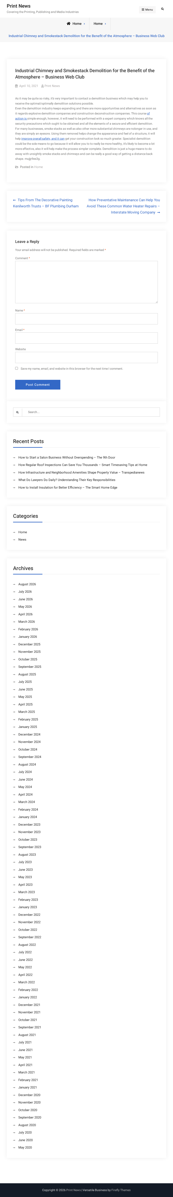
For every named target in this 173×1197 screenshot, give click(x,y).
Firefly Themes (121, 1190)
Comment (22, 258)
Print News (19, 6)
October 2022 (27, 929)
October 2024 (27, 749)
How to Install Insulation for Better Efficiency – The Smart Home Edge (67, 487)
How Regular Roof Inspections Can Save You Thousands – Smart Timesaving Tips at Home (82, 465)
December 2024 (29, 734)
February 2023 (28, 899)
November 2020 (29, 1102)
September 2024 (29, 757)
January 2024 (27, 817)
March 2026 (26, 621)
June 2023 (25, 869)
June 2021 (25, 1050)
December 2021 (29, 1005)
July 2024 (25, 772)
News (22, 539)
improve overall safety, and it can (43, 138)
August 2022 (27, 944)
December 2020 (29, 1095)
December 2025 (29, 644)
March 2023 (26, 892)
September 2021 (29, 1027)
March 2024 (26, 802)
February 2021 (28, 1080)
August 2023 (27, 854)
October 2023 (27, 839)
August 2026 (27, 584)
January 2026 (27, 636)
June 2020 (25, 1140)
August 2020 (27, 1125)
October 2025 (27, 659)
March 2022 (26, 982)
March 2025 (26, 711)
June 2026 (25, 599)
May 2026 (25, 606)
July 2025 (25, 681)
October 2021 (27, 1020)
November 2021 (29, 1012)
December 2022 (29, 914)
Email (19, 330)
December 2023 (29, 824)
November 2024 (29, 742)
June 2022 (25, 959)
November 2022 (29, 922)
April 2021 (25, 1065)
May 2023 (25, 877)
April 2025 (25, 704)
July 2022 (25, 952)
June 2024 (25, 779)
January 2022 (27, 997)
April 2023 (25, 884)
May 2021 (25, 1057)
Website (20, 349)
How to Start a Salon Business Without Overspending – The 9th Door (66, 457)
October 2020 (27, 1110)
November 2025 (29, 651)
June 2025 (25, 689)
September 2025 (29, 666)
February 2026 (28, 629)
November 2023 (29, 832)
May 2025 (25, 696)
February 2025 (28, 719)
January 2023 (27, 907)
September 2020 (29, 1117)
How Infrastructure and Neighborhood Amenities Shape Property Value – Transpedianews (81, 472)
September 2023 (29, 847)
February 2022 (28, 990)
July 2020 (25, 1132)
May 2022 (25, 967)
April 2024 (25, 794)
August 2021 (27, 1035)
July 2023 (25, 862)
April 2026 (25, 614)
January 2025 (27, 727)
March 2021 (26, 1072)
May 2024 (25, 787)
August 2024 (27, 764)
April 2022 (25, 974)
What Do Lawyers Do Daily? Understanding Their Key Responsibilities (66, 480)
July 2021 (25, 1042)
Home (98, 23)
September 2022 (29, 937)
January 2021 (27, 1087)
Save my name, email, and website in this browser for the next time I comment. (72, 368)
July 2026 (25, 591)
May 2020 (25, 1147)
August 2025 (27, 674)
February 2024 (28, 809)
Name (20, 310)
